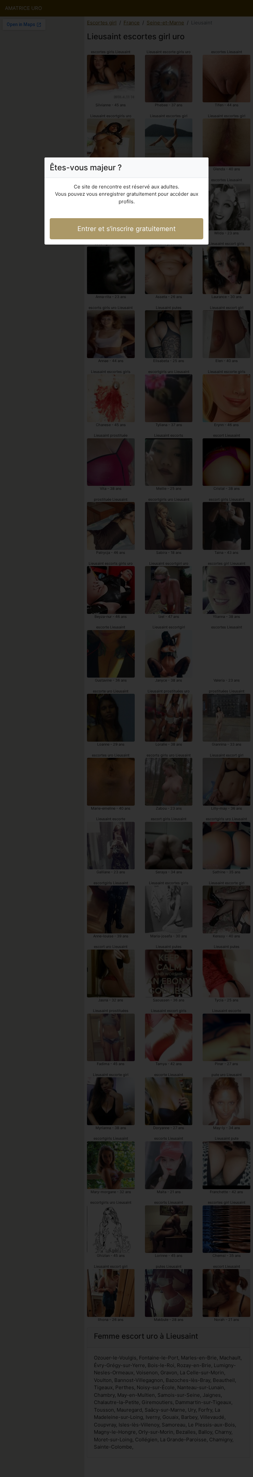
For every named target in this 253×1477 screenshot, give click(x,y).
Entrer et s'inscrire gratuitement (126, 229)
